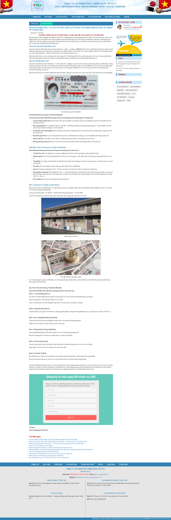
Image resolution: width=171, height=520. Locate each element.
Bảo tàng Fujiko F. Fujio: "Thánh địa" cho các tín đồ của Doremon (49, 457)
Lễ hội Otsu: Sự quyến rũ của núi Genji (41, 445)
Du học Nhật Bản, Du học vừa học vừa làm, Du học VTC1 (37, 6)
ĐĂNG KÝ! (71, 417)
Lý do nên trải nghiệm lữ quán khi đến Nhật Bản (43, 451)
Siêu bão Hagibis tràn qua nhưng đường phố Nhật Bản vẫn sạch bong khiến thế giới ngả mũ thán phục (61, 449)
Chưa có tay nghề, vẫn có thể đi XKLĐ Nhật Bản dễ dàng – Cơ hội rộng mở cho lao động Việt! (58, 441)
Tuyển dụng (123, 464)
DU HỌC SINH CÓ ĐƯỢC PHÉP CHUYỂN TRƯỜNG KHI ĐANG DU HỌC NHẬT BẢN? (53, 439)
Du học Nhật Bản (94, 17)
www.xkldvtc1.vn (96, 477)
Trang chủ (37, 17)
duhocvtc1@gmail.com (133, 29)
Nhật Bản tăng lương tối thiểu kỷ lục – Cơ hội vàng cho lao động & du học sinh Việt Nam (56, 443)
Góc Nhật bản (46, 23)
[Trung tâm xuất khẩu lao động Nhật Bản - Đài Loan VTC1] (129, 45)
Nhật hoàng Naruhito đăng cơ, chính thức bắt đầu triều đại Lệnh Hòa (50, 447)
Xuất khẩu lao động (112, 17)
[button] (62, 17)
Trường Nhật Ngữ (87, 464)
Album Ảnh (111, 464)
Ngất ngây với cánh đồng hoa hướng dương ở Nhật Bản (46, 455)
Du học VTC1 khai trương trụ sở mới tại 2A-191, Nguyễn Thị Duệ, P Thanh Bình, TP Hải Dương (128, 64)
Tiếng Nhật (58, 464)
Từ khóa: (32, 427)
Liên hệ (126, 17)
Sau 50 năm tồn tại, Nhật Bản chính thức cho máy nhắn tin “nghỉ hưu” (51, 453)
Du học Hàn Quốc (78, 17)
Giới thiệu (48, 17)
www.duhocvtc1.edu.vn (82, 477)
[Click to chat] (141, 25)
